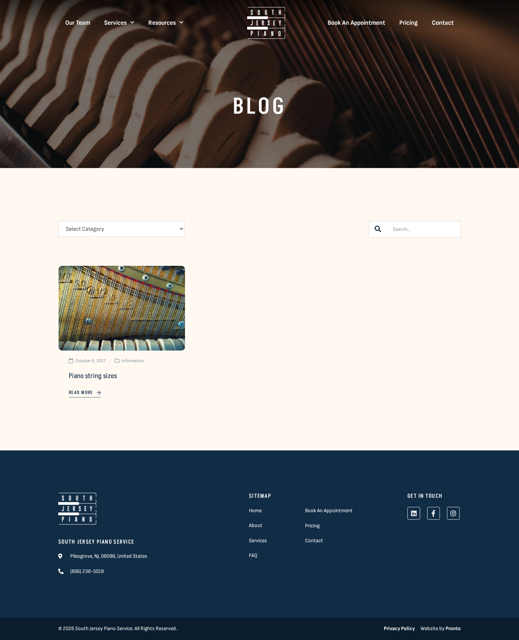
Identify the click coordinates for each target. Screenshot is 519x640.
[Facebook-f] (433, 513)
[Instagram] (453, 513)
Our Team (77, 22)
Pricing (408, 22)
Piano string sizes (93, 376)
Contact (443, 22)
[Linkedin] (413, 513)
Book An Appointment (356, 22)
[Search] (378, 229)
